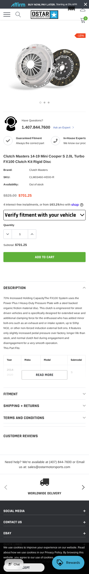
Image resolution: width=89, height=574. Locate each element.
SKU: (6, 177)
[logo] (44, 14)
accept (24, 567)
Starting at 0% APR (52, 4)
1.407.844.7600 (36, 127)
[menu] (6, 14)
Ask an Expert (62, 127)
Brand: (7, 170)
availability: (11, 184)
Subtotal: (8, 245)
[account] (83, 8)
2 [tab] (44, 102)
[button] (71, 8)
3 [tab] (49, 102)
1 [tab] (40, 102)
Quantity (8, 225)
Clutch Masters (38, 170)
